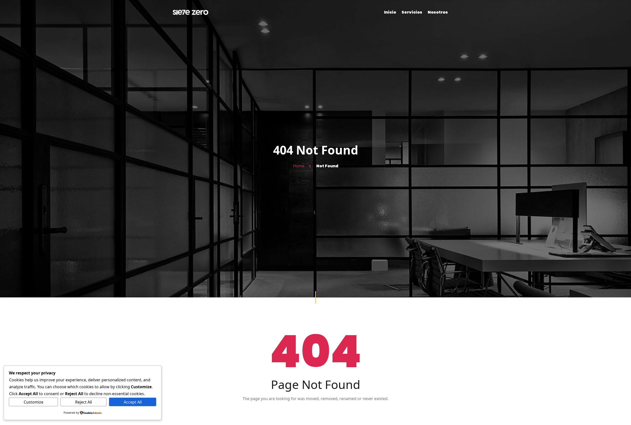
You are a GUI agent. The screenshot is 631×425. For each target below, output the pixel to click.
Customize (33, 402)
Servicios (412, 12)
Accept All (133, 402)
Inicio (390, 12)
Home (298, 166)
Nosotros (438, 12)
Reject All (83, 402)
